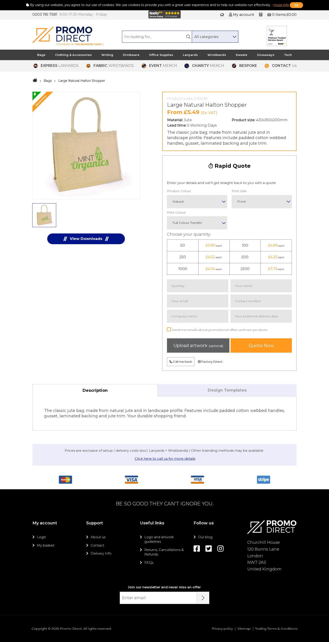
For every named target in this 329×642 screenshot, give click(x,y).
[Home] (222, 15)
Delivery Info (101, 553)
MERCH (163, 66)
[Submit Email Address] (203, 598)
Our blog (205, 537)
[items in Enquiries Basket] (261, 15)
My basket (45, 545)
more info (281, 5)
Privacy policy (222, 629)
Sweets (241, 55)
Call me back (182, 361)
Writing (107, 55)
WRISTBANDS (114, 66)
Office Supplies (161, 55)
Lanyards (190, 55)
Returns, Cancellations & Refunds (164, 552)
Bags (41, 55)
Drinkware (131, 55)
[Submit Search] (188, 36)
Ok (296, 5)
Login (41, 537)
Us (284, 66)
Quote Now (261, 345)
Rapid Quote (232, 166)
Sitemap (244, 629)
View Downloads (86, 239)
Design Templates (227, 390)
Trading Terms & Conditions (276, 629)
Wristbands (216, 55)
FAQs (148, 562)
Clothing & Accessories (73, 55)
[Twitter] (208, 548)
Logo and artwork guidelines (159, 539)
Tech (288, 55)
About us (98, 537)
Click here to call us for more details (165, 458)
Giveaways (265, 55)
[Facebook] (197, 548)
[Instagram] (220, 548)
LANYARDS (60, 66)
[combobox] (215, 36)
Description (95, 390)
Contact (97, 545)
